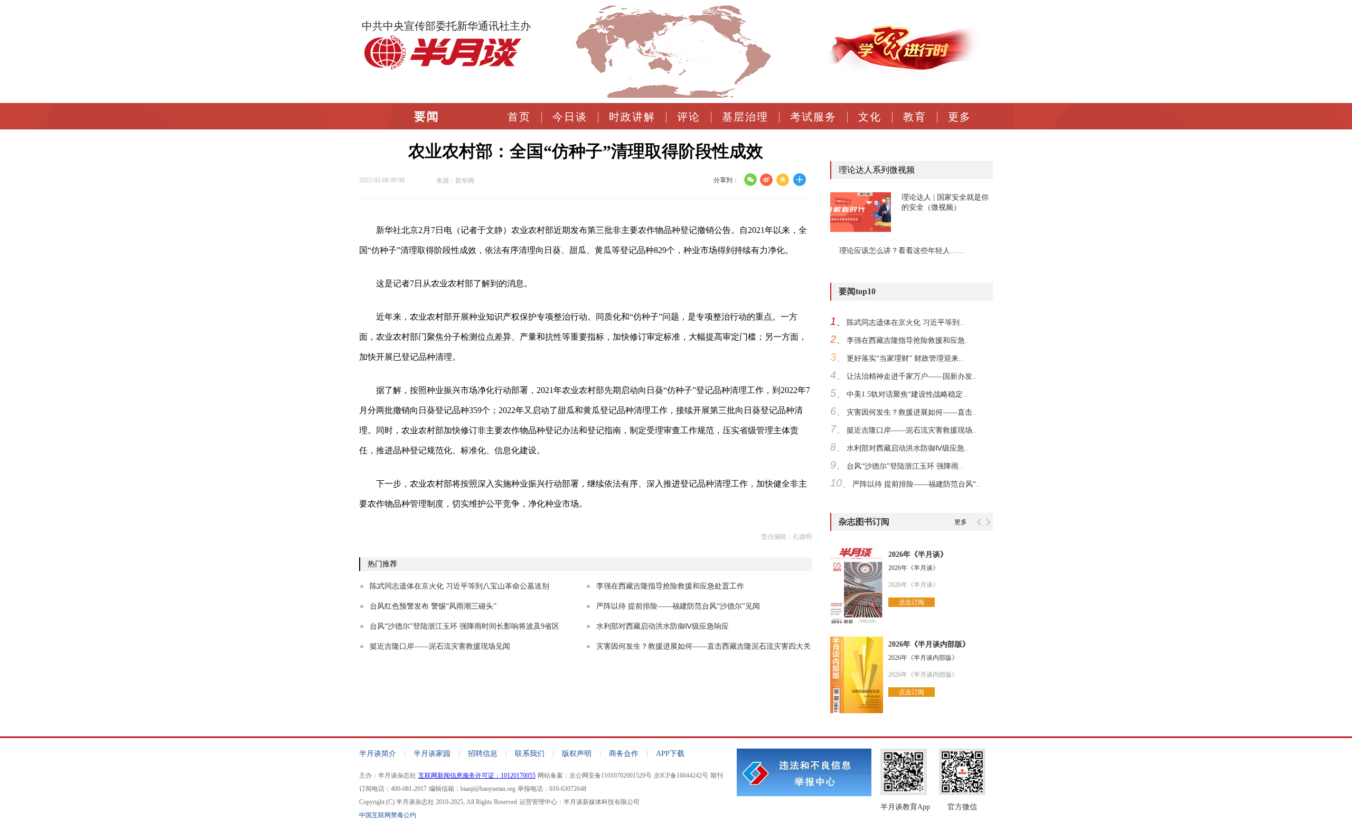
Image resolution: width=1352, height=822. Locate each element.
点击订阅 (911, 602)
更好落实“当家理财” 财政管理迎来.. (905, 358)
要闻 (426, 116)
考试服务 (813, 117)
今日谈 (569, 117)
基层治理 (745, 117)
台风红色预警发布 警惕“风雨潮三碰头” (433, 606)
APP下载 (670, 754)
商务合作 (624, 754)
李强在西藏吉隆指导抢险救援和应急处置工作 (670, 586)
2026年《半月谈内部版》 (929, 644)
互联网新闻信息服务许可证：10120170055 (477, 775)
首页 (519, 117)
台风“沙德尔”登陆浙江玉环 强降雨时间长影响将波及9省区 (464, 626)
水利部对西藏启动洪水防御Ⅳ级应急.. (908, 448)
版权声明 (577, 754)
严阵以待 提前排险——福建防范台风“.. (916, 484)
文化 (869, 117)
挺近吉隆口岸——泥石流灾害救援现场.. (912, 430)
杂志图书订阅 (864, 521)
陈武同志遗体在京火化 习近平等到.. (905, 322)
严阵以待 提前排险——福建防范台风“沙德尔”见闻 (678, 606)
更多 (959, 117)
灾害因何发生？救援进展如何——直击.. (912, 412)
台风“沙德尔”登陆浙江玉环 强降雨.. (905, 466)
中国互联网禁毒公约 (387, 815)
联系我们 (529, 754)
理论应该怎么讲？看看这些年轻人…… (902, 251)
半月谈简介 (377, 754)
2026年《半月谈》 (917, 554)
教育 (914, 117)
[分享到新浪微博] (766, 179)
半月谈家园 (432, 754)
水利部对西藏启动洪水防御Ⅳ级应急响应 (662, 626)
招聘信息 (482, 754)
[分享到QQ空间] (783, 179)
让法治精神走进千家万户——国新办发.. (912, 376)
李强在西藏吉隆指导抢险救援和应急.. (908, 340)
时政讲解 (632, 117)
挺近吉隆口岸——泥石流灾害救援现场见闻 (440, 646)
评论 (688, 117)
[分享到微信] (750, 179)
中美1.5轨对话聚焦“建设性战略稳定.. (907, 394)
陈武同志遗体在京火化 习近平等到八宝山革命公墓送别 (459, 586)
